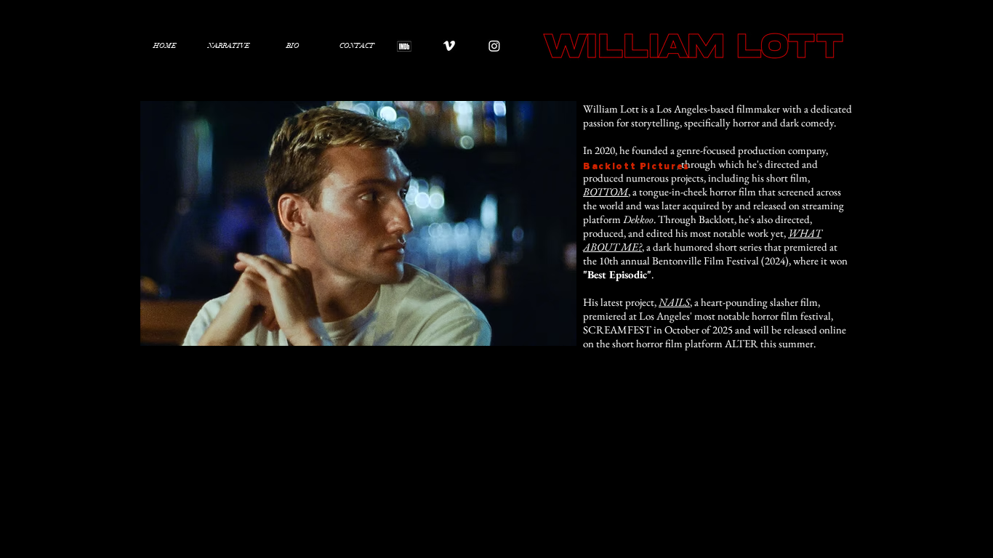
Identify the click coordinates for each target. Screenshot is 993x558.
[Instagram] (494, 46)
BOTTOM (605, 191)
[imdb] (404, 46)
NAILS (674, 302)
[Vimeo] (449, 46)
